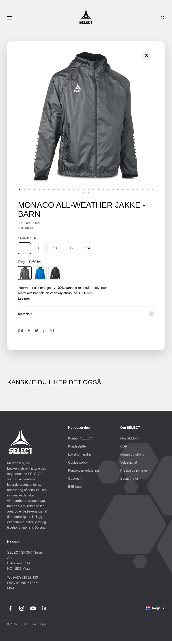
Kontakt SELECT (80, 438)
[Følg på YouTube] (33, 608)
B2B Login (75, 486)
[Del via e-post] (52, 330)
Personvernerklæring (83, 470)
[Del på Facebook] (29, 330)
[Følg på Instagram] (22, 608)
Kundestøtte (77, 446)
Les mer (24, 298)
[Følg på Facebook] (10, 608)
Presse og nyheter (133, 470)
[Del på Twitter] (36, 330)
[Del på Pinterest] (44, 330)
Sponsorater (129, 478)
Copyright (75, 478)
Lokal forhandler (79, 454)
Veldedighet (128, 462)
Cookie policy (78, 462)
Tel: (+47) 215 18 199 (22, 577)
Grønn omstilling (132, 454)
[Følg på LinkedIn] (44, 608)
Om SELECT (130, 438)
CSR (123, 446)
